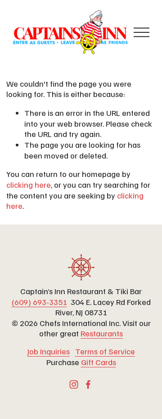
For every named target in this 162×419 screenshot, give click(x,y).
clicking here (28, 184)
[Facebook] (88, 384)
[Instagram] (73, 384)
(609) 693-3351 (39, 301)
